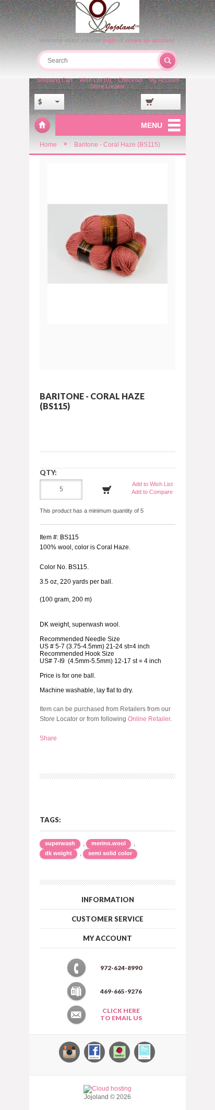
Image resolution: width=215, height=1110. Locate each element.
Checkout (130, 80)
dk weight (58, 853)
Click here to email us (121, 1014)
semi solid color (110, 853)
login (110, 40)
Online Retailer (149, 719)
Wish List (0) (95, 80)
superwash (60, 843)
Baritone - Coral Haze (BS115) (117, 144)
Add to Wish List (152, 484)
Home (48, 144)
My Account (164, 80)
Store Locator (107, 86)
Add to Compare (152, 492)
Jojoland (42, 125)
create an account (149, 40)
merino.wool (108, 843)
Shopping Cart (55, 80)
